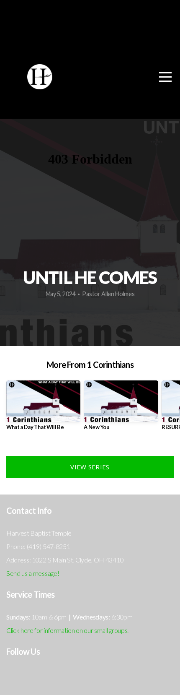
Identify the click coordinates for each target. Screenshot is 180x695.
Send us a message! (32, 573)
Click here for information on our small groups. (67, 630)
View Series (89, 467)
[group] (43, 408)
